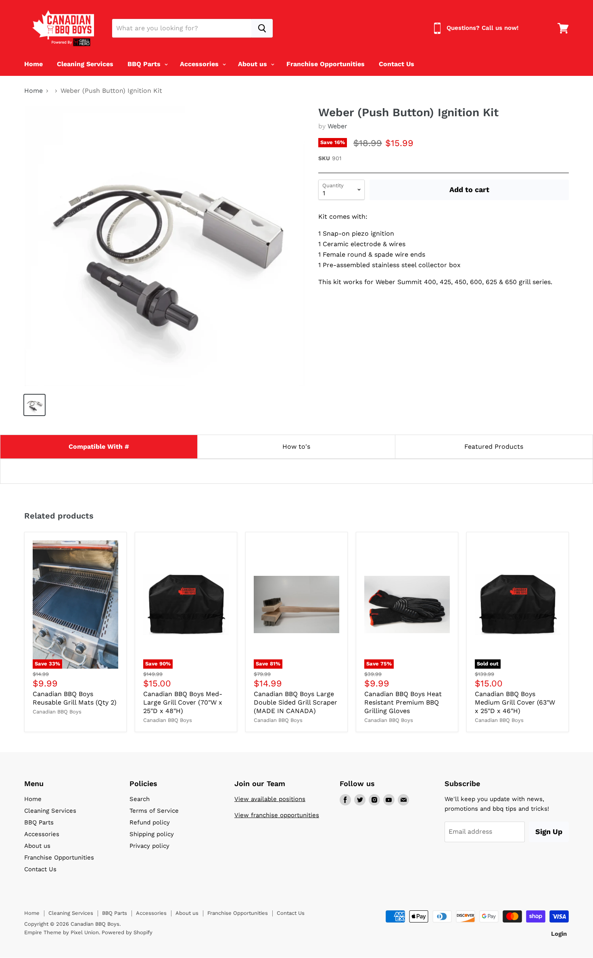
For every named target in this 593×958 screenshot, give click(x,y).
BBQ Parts (145, 64)
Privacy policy (149, 845)
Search (139, 799)
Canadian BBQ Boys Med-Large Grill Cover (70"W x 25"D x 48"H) (182, 702)
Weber (337, 126)
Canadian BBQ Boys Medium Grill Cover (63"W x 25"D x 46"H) (515, 702)
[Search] (262, 28)
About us (253, 64)
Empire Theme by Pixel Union (61, 932)
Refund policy (149, 822)
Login (559, 933)
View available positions (269, 799)
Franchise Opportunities (325, 64)
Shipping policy (151, 834)
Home (33, 64)
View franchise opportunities (276, 815)
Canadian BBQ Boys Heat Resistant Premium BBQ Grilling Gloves (403, 702)
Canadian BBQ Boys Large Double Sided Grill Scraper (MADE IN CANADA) (295, 702)
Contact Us (396, 64)
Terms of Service (154, 810)
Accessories (200, 64)
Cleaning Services (85, 64)
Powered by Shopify (127, 932)
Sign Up (548, 831)
